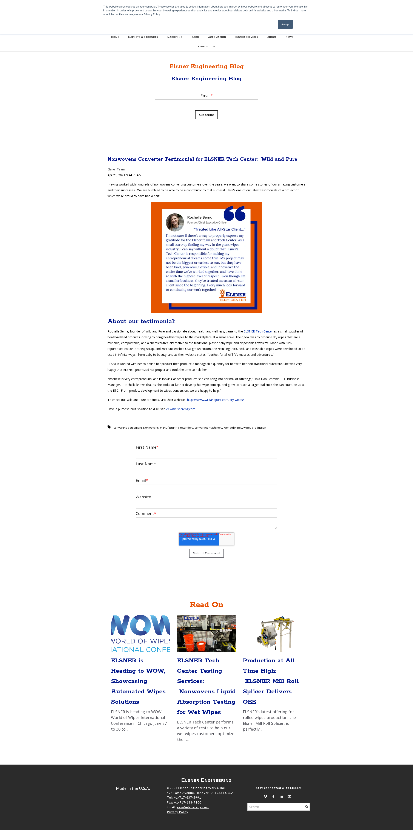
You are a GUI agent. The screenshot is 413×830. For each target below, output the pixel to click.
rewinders (186, 428)
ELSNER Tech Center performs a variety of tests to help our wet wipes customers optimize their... (206, 699)
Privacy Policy (177, 812)
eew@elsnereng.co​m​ (193, 807)
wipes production (254, 428)
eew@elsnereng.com (180, 409)
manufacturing (169, 428)
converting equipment (128, 428)
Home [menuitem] (115, 37)
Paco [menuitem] (195, 37)
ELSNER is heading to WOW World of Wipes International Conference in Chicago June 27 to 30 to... (139, 694)
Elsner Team (116, 169)
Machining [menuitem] (174, 37)
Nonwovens (151, 428)
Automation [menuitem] (217, 37)
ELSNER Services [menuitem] (246, 37)
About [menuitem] (271, 37)
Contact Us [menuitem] (206, 46)
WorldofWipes (232, 428)
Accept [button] (285, 24)
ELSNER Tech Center (258, 331)
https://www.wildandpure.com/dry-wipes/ (215, 400)
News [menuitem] (289, 37)
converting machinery (208, 428)
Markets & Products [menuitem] (143, 37)
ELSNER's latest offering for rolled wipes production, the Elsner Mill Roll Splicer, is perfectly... (271, 694)
